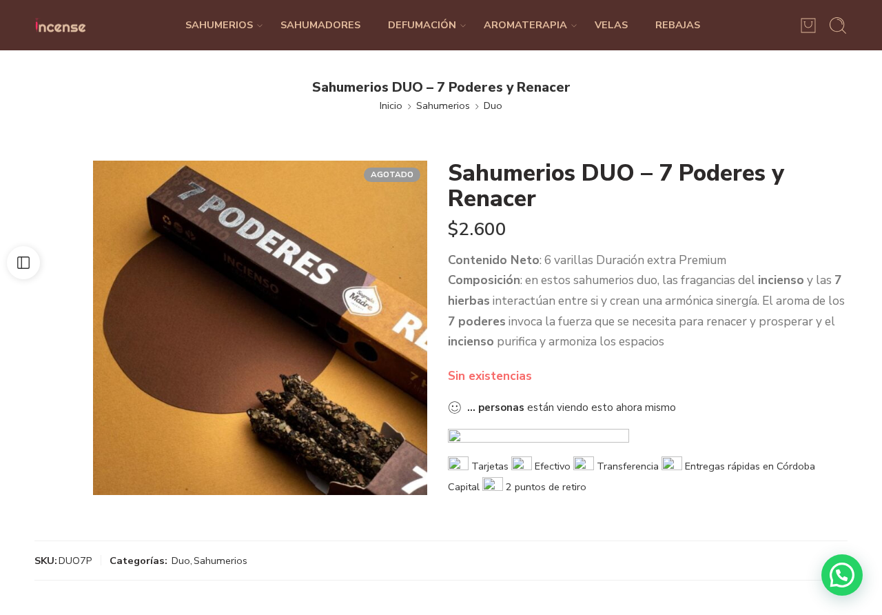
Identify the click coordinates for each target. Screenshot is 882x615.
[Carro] (808, 25)
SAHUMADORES (320, 25)
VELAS (611, 25)
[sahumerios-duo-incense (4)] (260, 328)
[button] (842, 575)
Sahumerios (443, 105)
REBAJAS (677, 25)
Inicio (391, 105)
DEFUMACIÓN (422, 25)
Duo (493, 105)
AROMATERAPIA (525, 25)
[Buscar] (838, 25)
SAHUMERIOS (219, 25)
